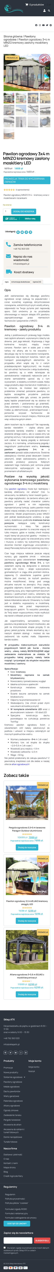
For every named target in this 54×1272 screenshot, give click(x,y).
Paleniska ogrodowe (13, 1100)
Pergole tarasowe (12, 1119)
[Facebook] (36, 25)
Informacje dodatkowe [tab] (20, 282)
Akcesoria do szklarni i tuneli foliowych (14, 1131)
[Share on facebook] (18, 232)
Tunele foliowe (10, 1141)
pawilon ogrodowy (18, 488)
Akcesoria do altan (12, 1124)
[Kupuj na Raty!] (21, 218)
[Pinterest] (51, 25)
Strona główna (13, 36)
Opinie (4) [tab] (37, 282)
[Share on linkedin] (30, 232)
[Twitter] (47, 25)
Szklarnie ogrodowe (13, 1077)
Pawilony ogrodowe (13, 1081)
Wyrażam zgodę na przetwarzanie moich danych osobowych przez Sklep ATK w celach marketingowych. (26, 1250)
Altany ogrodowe (12, 1105)
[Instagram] (40, 25)
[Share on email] (22, 232)
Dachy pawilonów (12, 1091)
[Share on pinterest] (26, 232)
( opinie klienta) (23, 189)
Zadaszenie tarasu (12, 1115)
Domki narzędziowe (13, 1137)
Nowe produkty (11, 1072)
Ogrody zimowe (11, 1110)
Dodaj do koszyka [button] (27, 847)
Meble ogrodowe (12, 1086)
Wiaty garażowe (11, 1096)
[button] (6, 25)
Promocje (8, 1067)
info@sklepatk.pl (21, 263)
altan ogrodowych (20, 764)
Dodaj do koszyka (23, 211)
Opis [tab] (7, 282)
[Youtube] (43, 25)
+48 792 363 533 (21, 248)
